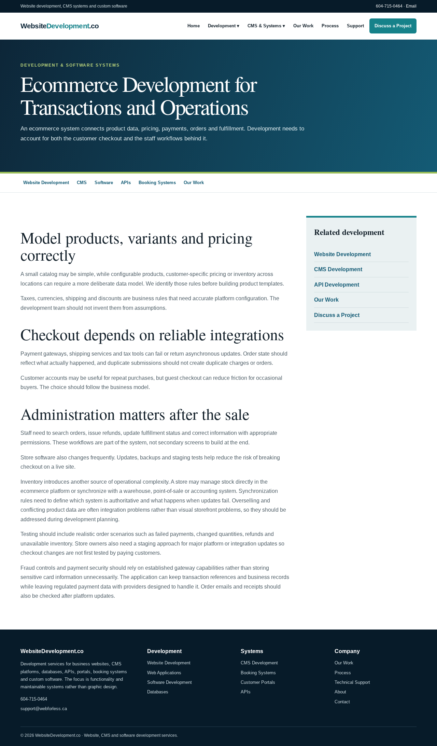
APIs (126, 182)
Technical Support (352, 682)
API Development (336, 285)
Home (193, 25)
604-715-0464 (389, 6)
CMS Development (338, 269)
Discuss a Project (393, 25)
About (340, 691)
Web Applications (164, 672)
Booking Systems (157, 182)
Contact (342, 701)
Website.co (59, 26)
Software (104, 182)
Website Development (46, 182)
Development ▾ (223, 25)
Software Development (169, 682)
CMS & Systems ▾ (266, 25)
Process (330, 25)
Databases (157, 691)
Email (411, 6)
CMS (82, 182)
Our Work (303, 25)
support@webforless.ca (43, 708)
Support (355, 25)
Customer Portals (258, 682)
